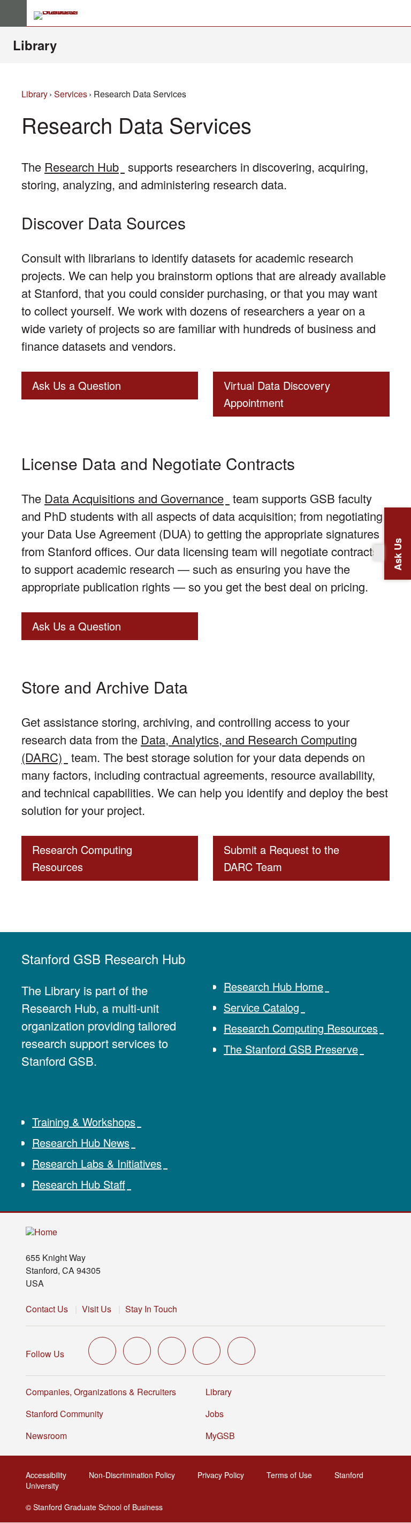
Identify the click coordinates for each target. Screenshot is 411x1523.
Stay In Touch (151, 1309)
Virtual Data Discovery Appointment (277, 394)
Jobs (215, 1413)
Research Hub (84, 166)
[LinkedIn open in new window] (241, 1351)
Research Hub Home (276, 986)
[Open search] (398, 13)
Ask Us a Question (76, 385)
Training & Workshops (86, 1121)
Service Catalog (264, 1007)
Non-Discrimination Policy (135, 1475)
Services (70, 94)
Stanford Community (64, 1413)
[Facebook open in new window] (137, 1351)
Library (35, 45)
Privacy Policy (223, 1475)
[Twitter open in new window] (102, 1351)
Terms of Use (292, 1475)
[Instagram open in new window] (172, 1351)
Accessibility (49, 1475)
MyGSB (223, 1435)
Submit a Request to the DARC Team (281, 858)
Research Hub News (83, 1142)
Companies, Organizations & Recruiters (101, 1392)
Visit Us (96, 1309)
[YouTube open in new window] (206, 1351)
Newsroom (46, 1435)
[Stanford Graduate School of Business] (60, 15)
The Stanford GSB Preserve (294, 1049)
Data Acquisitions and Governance (137, 498)
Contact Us (47, 1309)
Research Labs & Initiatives (100, 1163)
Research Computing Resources (82, 858)
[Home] (41, 1232)
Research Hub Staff (81, 1184)
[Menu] (13, 13)
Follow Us (45, 1354)
